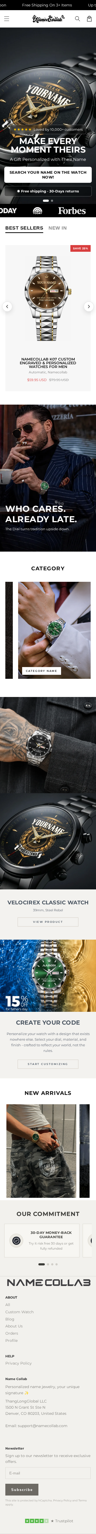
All (7, 1304)
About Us (14, 1326)
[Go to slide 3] (52, 1264)
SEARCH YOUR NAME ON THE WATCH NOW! (48, 175)
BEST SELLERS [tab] (24, 228)
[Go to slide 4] (56, 1264)
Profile (11, 1340)
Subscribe (22, 1490)
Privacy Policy (18, 1363)
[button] (7, 19)
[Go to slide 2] (48, 1264)
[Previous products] (7, 306)
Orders (11, 1333)
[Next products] (89, 306)
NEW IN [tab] (58, 228)
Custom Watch (19, 1312)
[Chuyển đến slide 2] (50, 201)
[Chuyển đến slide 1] (44, 201)
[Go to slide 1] (41, 1264)
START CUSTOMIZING (48, 1064)
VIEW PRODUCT (48, 922)
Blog (9, 1319)
